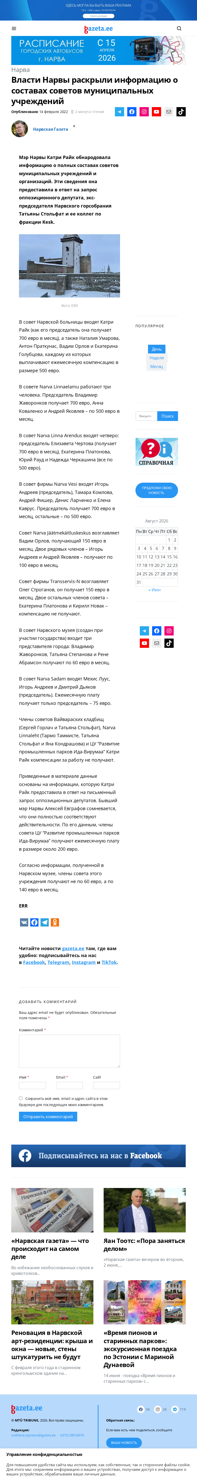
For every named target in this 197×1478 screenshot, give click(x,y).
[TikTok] (181, 111)
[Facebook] (131, 111)
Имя (24, 1077)
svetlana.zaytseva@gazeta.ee (33, 1435)
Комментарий (32, 1029)
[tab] (156, 349)
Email (62, 1077)
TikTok (109, 962)
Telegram (58, 962)
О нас (15, 1464)
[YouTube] (156, 111)
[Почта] (168, 111)
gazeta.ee (73, 948)
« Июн (155, 590)
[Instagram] (144, 111)
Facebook (34, 962)
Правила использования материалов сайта (144, 1455)
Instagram (84, 962)
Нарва (20, 69)
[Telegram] (119, 111)
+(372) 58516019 (72, 1435)
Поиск (168, 416)
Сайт (97, 1077)
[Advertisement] (157, 226)
